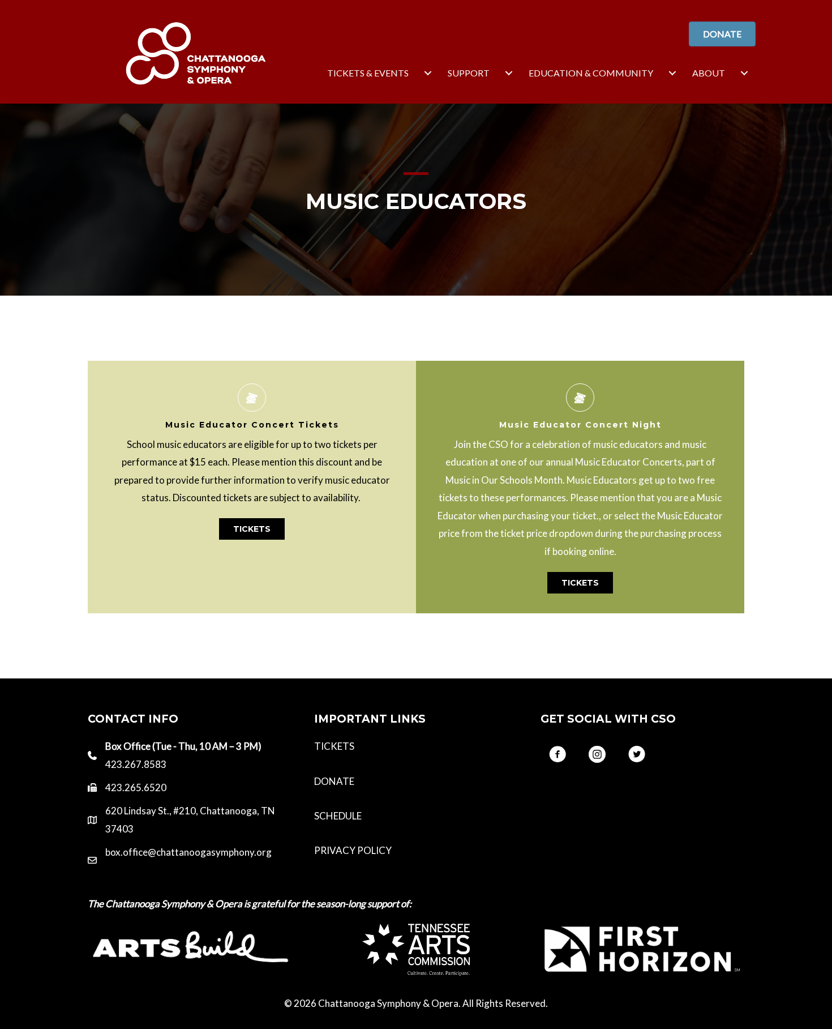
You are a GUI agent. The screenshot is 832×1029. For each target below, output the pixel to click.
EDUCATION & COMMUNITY (591, 72)
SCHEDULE (338, 816)
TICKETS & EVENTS (368, 72)
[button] (252, 529)
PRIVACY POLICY (353, 850)
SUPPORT (469, 72)
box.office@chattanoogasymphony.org (188, 852)
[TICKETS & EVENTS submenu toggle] (428, 73)
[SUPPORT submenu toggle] (509, 73)
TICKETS (334, 746)
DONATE (334, 781)
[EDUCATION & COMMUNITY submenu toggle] (672, 73)
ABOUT (708, 72)
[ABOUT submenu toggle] (744, 73)
